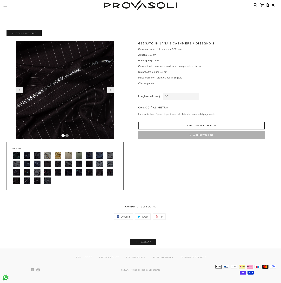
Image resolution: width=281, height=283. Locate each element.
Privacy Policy (109, 257)
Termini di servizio (193, 257)
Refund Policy (135, 257)
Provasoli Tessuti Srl (141, 269)
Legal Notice (83, 257)
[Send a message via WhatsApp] (5, 277)
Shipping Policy (163, 257)
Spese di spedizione (166, 114)
